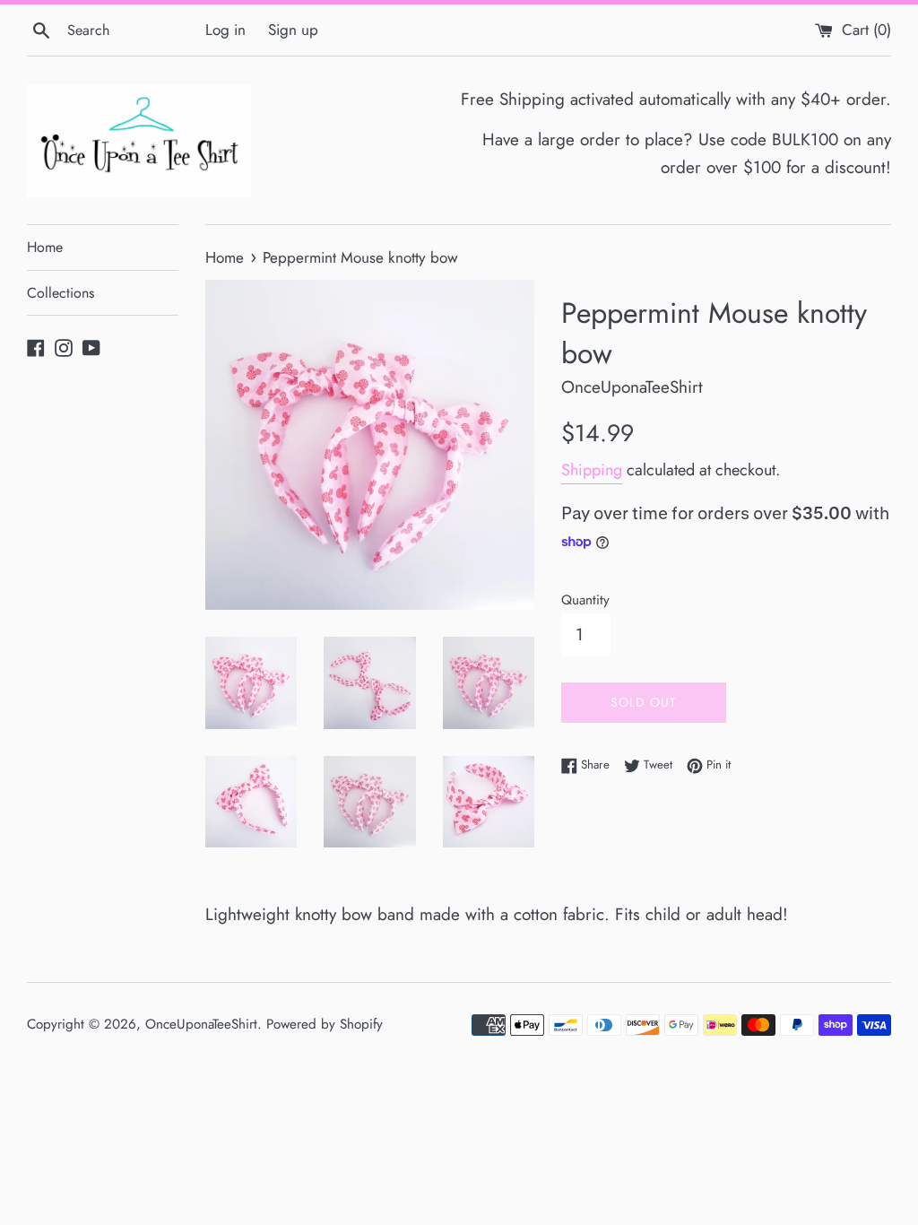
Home (45, 247)
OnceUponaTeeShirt (201, 1024)
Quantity (585, 600)
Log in (225, 29)
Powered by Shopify (324, 1024)
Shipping (591, 470)
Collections (60, 292)
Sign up (293, 29)
